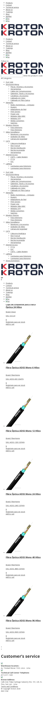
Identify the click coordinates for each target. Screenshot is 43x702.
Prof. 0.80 (9, 82)
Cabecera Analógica (18, 143)
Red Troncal (15, 146)
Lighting (9, 164)
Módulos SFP (16, 118)
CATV (8, 141)
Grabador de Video (18, 136)
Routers (14, 107)
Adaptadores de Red (18, 109)
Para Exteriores (16, 127)
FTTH (13, 159)
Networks (9, 102)
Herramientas (16, 89)
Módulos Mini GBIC (18, 116)
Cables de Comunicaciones (21, 91)
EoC (12, 161)
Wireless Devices (12, 125)
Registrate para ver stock (15, 322)
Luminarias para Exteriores (21, 166)
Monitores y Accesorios (20, 134)
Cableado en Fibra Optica (20, 100)
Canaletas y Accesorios (19, 96)
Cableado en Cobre (18, 98)
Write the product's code (33, 76)
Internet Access (12, 155)
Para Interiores (16, 130)
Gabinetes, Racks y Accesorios (22, 93)
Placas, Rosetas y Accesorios (22, 87)
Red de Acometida (18, 150)
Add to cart (10, 324)
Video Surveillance (13, 132)
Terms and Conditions (9, 686)
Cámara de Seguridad (19, 139)
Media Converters (17, 121)
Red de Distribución (18, 148)
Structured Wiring (12, 84)
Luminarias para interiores (21, 168)
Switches (14, 123)
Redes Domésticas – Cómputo (22, 105)
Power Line (15, 114)
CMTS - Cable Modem (19, 157)
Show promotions (13, 261)
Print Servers (15, 111)
